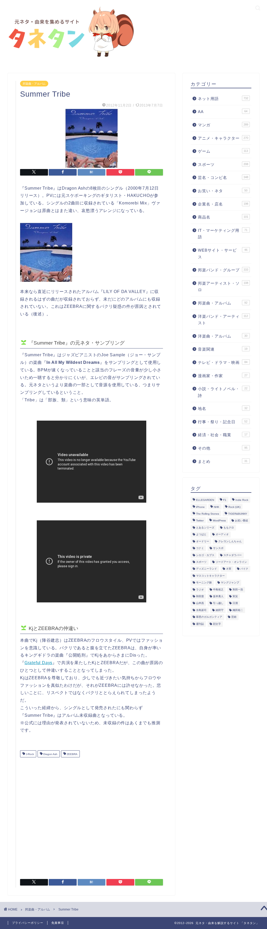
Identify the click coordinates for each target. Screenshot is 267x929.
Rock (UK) (234, 507)
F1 (224, 500)
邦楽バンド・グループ (223, 270)
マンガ (223, 125)
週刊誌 (200, 623)
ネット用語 (223, 98)
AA (222, 111)
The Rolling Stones (207, 513)
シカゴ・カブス (205, 555)
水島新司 (201, 610)
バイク (244, 569)
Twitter (200, 520)
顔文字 (217, 623)
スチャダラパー (232, 555)
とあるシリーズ (205, 527)
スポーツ (223, 164)
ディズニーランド (206, 569)
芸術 (233, 617)
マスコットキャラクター (210, 575)
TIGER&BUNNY (237, 513)
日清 (235, 603)
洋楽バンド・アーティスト (223, 319)
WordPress (219, 520)
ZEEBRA (71, 754)
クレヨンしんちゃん (230, 541)
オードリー (202, 541)
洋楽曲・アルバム (222, 336)
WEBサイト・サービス (222, 253)
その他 (222, 448)
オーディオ (222, 534)
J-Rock (29, 754)
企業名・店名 (223, 204)
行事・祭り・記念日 (222, 422)
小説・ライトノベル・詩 (222, 392)
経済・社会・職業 (222, 435)
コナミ (200, 548)
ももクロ (228, 527)
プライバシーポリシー (27, 922)
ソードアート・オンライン (231, 561)
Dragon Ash (50, 754)
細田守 (219, 610)
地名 (222, 408)
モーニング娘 (204, 582)
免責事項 (57, 922)
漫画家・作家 (222, 375)
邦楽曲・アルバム (34, 83)
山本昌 (200, 603)
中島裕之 (218, 589)
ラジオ (200, 589)
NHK (216, 507)
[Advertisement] (91, 816)
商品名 (223, 217)
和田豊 (200, 596)
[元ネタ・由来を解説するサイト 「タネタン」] (69, 57)
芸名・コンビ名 (223, 177)
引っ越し (218, 603)
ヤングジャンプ (230, 582)
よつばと (201, 534)
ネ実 (228, 569)
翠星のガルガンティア (209, 617)
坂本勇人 (218, 596)
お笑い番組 (241, 520)
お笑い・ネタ (222, 191)
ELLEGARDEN (205, 500)
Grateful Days (38, 662)
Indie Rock (241, 500)
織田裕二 (238, 610)
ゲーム (223, 151)
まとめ (222, 461)
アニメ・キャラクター (223, 138)
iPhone (200, 507)
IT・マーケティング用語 (222, 233)
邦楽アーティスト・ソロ (223, 286)
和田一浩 (238, 589)
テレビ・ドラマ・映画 (222, 362)
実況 (235, 596)
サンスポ (218, 548)
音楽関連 (222, 349)
